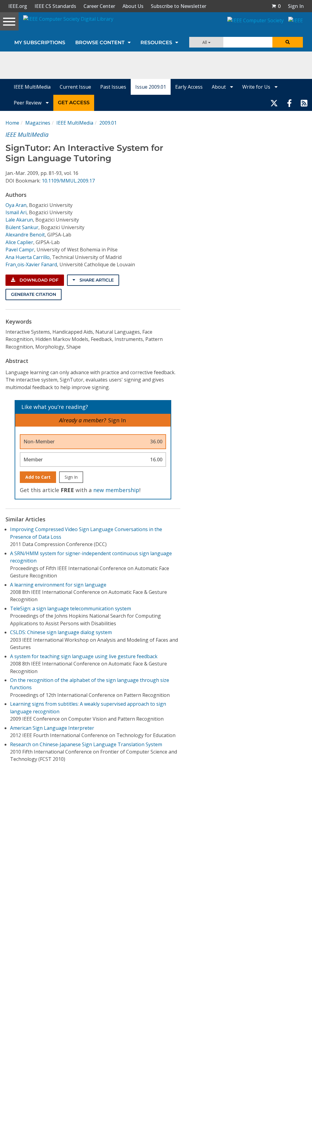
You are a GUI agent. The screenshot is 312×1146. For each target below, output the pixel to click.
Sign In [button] (296, 6)
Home (12, 122)
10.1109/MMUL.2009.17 (68, 180)
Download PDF (38, 280)
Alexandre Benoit (25, 234)
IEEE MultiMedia (32, 86)
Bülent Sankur (21, 227)
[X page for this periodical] (274, 103)
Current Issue (75, 86)
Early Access (189, 86)
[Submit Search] (287, 42)
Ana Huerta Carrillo (27, 257)
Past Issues (113, 86)
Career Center (99, 6)
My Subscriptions (39, 42)
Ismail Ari (16, 212)
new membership (116, 490)
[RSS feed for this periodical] (304, 103)
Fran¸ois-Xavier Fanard (31, 264)
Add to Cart (38, 477)
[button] (276, 6)
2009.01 (108, 122)
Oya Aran (16, 205)
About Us (133, 6)
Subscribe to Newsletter (178, 6)
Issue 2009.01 (150, 86)
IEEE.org (17, 6)
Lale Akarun (19, 219)
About (219, 86)
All (205, 42)
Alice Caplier (19, 242)
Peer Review (28, 102)
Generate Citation (33, 294)
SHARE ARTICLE (96, 280)
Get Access (74, 102)
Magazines (37, 122)
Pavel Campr (19, 249)
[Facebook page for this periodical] (289, 103)
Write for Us (256, 86)
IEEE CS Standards (55, 6)
